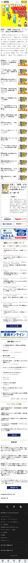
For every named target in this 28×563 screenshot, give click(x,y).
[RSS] (21, 507)
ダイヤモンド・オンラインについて (10, 512)
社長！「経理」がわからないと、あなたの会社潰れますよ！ (18, 186)
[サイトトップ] (6, 2)
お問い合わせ (4, 537)
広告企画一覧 (4, 498)
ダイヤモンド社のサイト (7, 545)
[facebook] (14, 507)
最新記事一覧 (14, 487)
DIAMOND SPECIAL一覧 (8, 494)
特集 (20, 562)
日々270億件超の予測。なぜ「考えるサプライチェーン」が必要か (14, 429)
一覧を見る (14, 435)
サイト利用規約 (4, 524)
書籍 (25, 562)
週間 (17, 246)
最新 (4, 246)
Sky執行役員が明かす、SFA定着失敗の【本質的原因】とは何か (14, 408)
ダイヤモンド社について (7, 550)
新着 (3, 562)
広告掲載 (3, 535)
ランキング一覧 (14, 326)
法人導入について (5, 540)
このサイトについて (5, 516)
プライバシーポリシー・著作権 (8, 529)
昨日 (10, 246)
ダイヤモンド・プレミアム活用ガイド (9, 522)
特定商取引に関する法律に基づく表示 (9, 527)
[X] (7, 507)
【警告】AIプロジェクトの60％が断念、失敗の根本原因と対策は (14, 414)
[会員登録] (24, 2)
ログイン (18, 1)
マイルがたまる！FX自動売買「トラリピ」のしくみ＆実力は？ (14, 424)
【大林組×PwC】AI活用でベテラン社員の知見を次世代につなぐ (14, 419)
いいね (24, 246)
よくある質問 (4, 532)
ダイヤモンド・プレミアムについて (9, 519)
